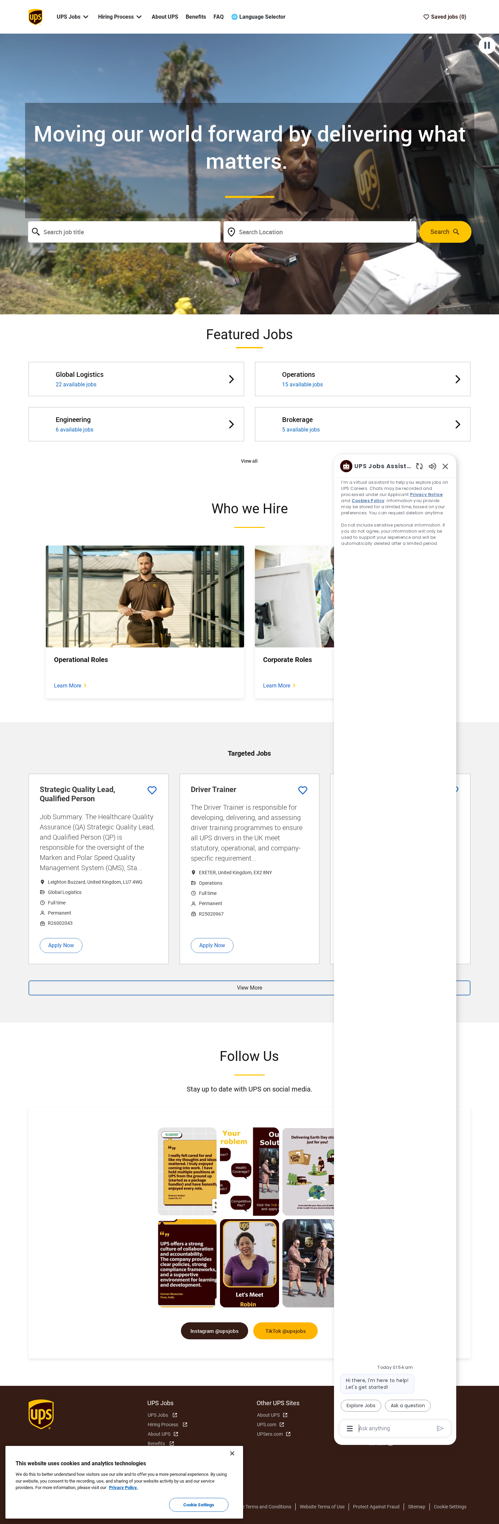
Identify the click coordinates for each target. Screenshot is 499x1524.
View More (249, 988)
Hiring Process (163, 1424)
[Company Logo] (35, 16)
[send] (440, 1428)
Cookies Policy (368, 500)
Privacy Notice (426, 494)
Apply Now (61, 945)
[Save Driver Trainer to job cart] (302, 790)
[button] (249, 461)
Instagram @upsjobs (214, 1330)
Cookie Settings (450, 1506)
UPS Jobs (158, 1415)
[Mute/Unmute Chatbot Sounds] (432, 466)
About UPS (165, 17)
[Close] (232, 1453)
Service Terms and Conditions (260, 1506)
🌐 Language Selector (258, 17)
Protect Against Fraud (376, 1506)
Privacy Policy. (123, 1487)
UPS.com (266, 1424)
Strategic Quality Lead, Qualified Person (77, 794)
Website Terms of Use (322, 1506)
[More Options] (350, 1429)
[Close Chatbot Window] (445, 466)
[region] (395, 947)
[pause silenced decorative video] (487, 45)
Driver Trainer (213, 789)
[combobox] (124, 232)
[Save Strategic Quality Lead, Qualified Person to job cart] (152, 790)
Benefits (196, 17)
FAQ (219, 17)
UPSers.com (270, 1434)
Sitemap (416, 1506)
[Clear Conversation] (419, 466)
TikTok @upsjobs (285, 1330)
